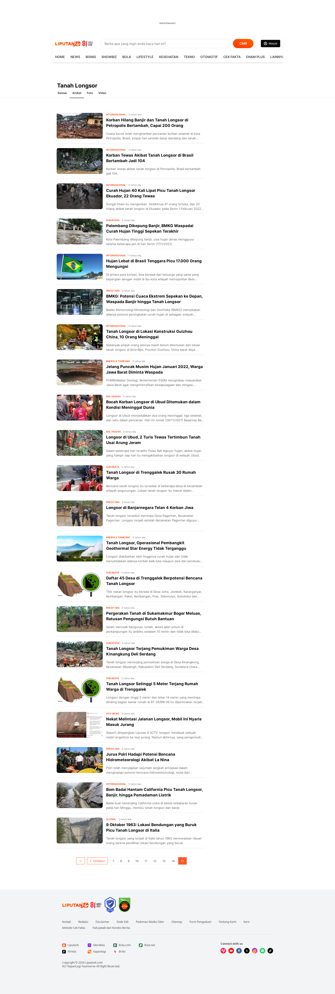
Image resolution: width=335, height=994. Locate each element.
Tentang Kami (227, 922)
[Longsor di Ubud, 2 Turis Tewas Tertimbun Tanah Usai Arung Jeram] (80, 443)
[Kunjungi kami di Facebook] (239, 950)
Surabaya (112, 466)
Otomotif (209, 57)
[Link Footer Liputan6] (82, 904)
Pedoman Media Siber (150, 922)
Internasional (116, 114)
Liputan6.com (94, 963)
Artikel (76, 93)
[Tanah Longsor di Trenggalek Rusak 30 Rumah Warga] (80, 478)
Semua (62, 93)
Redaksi (83, 922)
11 (146, 861)
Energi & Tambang (118, 361)
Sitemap (177, 922)
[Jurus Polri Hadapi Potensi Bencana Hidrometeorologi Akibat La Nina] (80, 760)
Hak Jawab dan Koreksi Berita (111, 928)
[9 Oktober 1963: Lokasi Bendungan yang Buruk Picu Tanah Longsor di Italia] (80, 830)
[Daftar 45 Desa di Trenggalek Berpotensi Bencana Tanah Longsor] (80, 584)
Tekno (189, 57)
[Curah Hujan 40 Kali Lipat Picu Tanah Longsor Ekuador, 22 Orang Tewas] (80, 196)
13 (164, 861)
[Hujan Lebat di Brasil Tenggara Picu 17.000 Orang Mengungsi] (80, 267)
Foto (90, 93)
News (75, 57)
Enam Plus (255, 57)
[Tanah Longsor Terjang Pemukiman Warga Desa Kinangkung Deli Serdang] (80, 654)
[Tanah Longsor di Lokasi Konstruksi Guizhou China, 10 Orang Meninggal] (80, 337)
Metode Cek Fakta (73, 928)
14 (173, 861)
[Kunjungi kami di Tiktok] (270, 950)
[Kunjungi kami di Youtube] (231, 950)
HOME (60, 57)
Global (111, 819)
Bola (126, 57)
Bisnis (91, 57)
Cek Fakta (232, 57)
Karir (247, 922)
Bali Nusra (113, 396)
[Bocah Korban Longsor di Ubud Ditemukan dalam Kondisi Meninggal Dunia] (80, 408)
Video (102, 93)
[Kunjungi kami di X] (247, 950)
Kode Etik (122, 922)
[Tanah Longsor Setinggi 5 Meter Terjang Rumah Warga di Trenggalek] (80, 689)
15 (182, 861)
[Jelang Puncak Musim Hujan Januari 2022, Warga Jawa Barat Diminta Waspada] (80, 372)
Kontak (66, 922)
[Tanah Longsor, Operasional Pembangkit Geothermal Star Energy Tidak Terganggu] (80, 548)
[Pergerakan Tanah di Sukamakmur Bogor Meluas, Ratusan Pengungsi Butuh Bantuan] (80, 619)
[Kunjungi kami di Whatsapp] (262, 950)
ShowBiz (109, 57)
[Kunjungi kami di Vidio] (223, 950)
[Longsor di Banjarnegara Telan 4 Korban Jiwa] (80, 513)
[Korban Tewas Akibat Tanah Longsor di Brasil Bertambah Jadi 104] (80, 161)
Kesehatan (168, 57)
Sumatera (113, 220)
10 (137, 861)
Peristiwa (113, 290)
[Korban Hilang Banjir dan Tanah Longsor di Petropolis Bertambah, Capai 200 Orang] (80, 126)
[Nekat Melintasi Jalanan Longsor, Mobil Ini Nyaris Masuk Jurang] (80, 725)
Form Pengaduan (200, 922)
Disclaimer (102, 922)
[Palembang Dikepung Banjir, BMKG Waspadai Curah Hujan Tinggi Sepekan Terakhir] (80, 231)
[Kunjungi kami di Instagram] (254, 950)
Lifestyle (145, 57)
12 (154, 861)
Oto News (112, 713)
